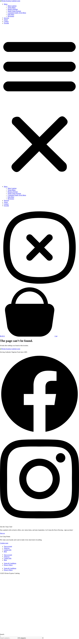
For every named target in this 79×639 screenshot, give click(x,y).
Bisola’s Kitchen (13, 9)
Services (6, 18)
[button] (39, 105)
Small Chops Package (14, 11)
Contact (6, 21)
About (6, 19)
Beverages (11, 16)
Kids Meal (11, 14)
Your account (8, 546)
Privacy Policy (8, 565)
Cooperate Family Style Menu (17, 13)
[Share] (67, 2)
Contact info (7, 550)
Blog (5, 551)
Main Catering (12, 6)
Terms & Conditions (10, 563)
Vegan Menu (12, 7)
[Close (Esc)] (72, 2)
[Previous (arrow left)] (3, 319)
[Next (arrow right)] (75, 319)
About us (6, 548)
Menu (5, 186)
